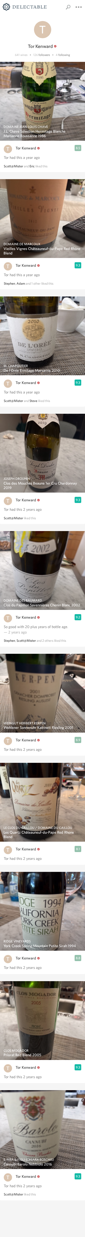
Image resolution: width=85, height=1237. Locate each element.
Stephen (9, 283)
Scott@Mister (13, 166)
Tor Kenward (26, 148)
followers (44, 55)
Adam (21, 283)
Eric (32, 166)
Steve (33, 401)
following (64, 55)
